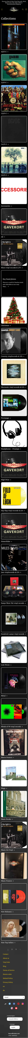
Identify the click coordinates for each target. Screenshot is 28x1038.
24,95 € (4, 144)
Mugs (3, 788)
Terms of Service (8, 970)
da (4, 990)
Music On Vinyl (7, 850)
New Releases (6, 912)
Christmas (5, 326)
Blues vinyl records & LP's (11, 268)
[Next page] (20, 949)
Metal (3, 696)
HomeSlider (5, 541)
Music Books (6, 819)
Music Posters (6, 881)
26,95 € (4, 175)
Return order (7, 974)
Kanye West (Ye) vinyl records (12, 603)
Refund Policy (8, 978)
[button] (2, 9)
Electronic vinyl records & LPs (12, 387)
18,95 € (4, 52)
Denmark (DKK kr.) (13, 1019)
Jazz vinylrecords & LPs (10, 572)
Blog (4, 966)
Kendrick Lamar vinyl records (12, 634)
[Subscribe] (23, 997)
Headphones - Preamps (10, 449)
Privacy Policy (8, 982)
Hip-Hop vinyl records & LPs (12, 511)
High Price (5, 480)
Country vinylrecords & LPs (11, 356)
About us (6, 958)
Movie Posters (6, 757)
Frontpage (5, 418)
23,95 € (4, 113)
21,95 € (4, 83)
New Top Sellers (7, 943)
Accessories (5, 206)
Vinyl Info (6, 962)
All (2, 237)
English (13, 1027)
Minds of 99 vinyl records (11, 727)
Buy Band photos (9, 279)
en (4, 986)
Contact (5, 954)
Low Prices (5, 665)
